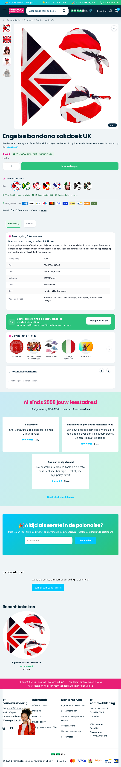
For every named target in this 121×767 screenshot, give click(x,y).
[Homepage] (4, 20)
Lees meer (12, 147)
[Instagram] (4, 728)
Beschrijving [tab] (13, 223)
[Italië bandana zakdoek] (67, 186)
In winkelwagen (69, 166)
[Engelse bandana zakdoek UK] (16, 186)
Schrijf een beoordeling (48, 587)
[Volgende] (108, 370)
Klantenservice (71, 700)
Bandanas (28, 20)
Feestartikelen (14, 20)
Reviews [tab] (30, 223)
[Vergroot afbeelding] (114, 28)
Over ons (36, 716)
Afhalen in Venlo (40, 705)
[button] (16, 166)
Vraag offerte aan (98, 320)
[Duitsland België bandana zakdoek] (46, 186)
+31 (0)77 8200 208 (16, 708)
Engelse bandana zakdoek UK (26, 662)
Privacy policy (39, 721)
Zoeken (64, 11)
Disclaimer (37, 710)
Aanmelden (85, 540)
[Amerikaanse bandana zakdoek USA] (36, 186)
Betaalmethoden (69, 710)
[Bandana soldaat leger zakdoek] (87, 186)
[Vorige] (101, 370)
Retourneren (67, 736)
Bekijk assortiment (4, 10)
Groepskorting (68, 725)
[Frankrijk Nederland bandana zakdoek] (57, 186)
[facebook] (11, 728)
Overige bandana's (45, 20)
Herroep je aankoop (71, 731)
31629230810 (20, 720)
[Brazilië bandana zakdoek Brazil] (26, 186)
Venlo (43, 210)
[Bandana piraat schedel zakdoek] (77, 186)
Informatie (40, 700)
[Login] (110, 10)
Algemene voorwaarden (73, 705)
